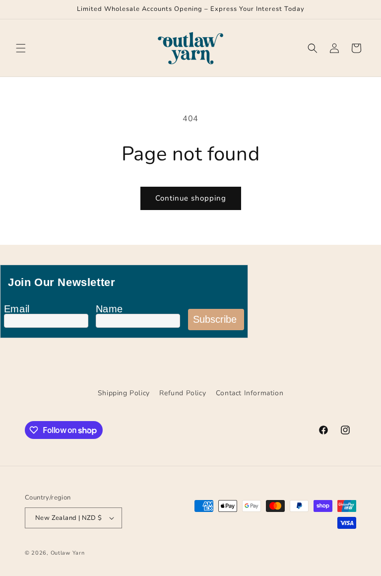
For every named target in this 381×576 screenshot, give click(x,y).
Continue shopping (190, 198)
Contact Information (249, 393)
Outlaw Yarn (68, 553)
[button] (21, 48)
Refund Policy (182, 393)
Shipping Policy (124, 393)
